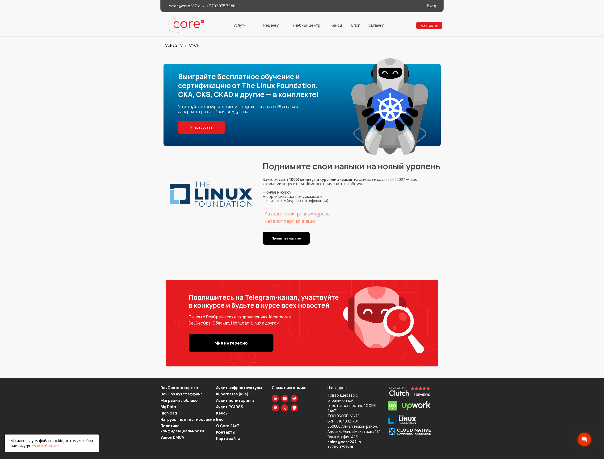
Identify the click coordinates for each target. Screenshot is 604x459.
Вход (431, 5)
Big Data (168, 406)
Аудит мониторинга (235, 400)
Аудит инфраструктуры (239, 387)
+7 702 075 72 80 (221, 5)
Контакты (225, 432)
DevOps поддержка (179, 387)
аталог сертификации (291, 221)
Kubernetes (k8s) (232, 394)
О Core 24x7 (227, 425)
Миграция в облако (179, 400)
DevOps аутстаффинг (181, 394)
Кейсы (222, 413)
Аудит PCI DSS (229, 406)
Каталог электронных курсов (297, 214)
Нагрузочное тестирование (187, 419)
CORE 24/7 (174, 45)
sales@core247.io (185, 5)
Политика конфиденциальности (182, 428)
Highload (168, 413)
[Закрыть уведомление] (95, 438)
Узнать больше (45, 445)
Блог (221, 419)
